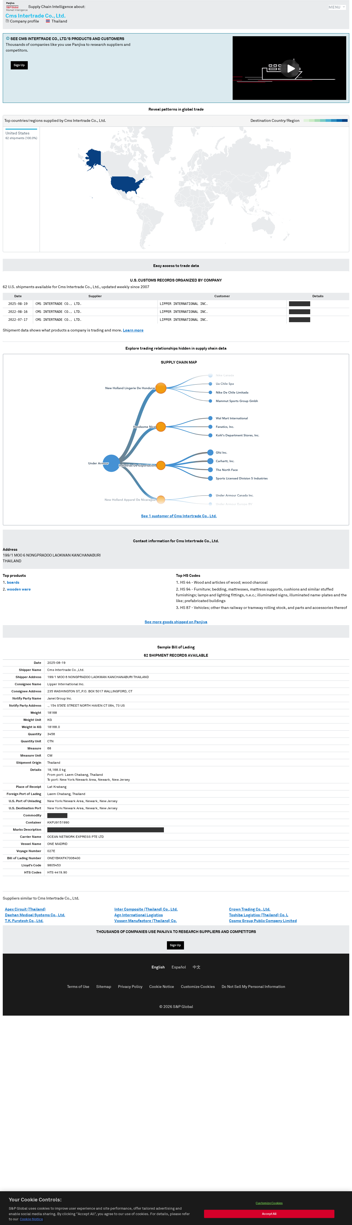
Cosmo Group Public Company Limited (263, 921)
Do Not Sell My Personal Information (253, 987)
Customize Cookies (198, 987)
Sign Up (19, 65)
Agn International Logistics (138, 915)
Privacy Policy (130, 987)
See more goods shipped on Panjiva (176, 622)
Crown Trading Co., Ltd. (249, 909)
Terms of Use (78, 987)
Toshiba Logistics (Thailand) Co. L (258, 915)
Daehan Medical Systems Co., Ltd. (35, 915)
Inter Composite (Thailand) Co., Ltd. (146, 909)
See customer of (179, 516)
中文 (196, 967)
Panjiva (17, 6)
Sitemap (103, 987)
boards (13, 583)
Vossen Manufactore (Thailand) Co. (145, 921)
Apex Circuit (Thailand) (25, 909)
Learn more (133, 330)
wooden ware (19, 589)
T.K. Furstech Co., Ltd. (24, 921)
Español (179, 967)
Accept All (269, 1213)
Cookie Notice (161, 987)
